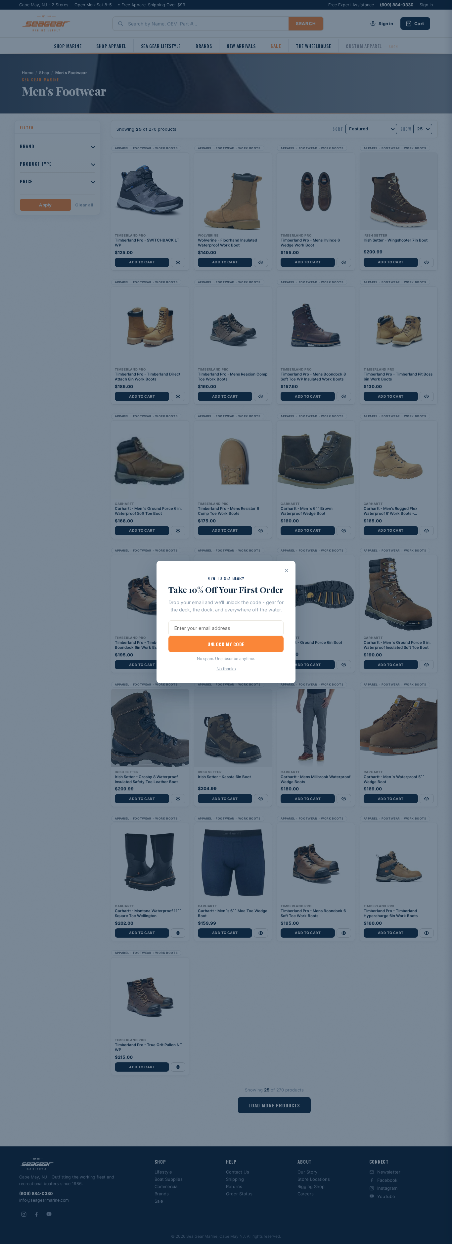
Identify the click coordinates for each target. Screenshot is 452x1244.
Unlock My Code (226, 644)
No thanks (226, 668)
